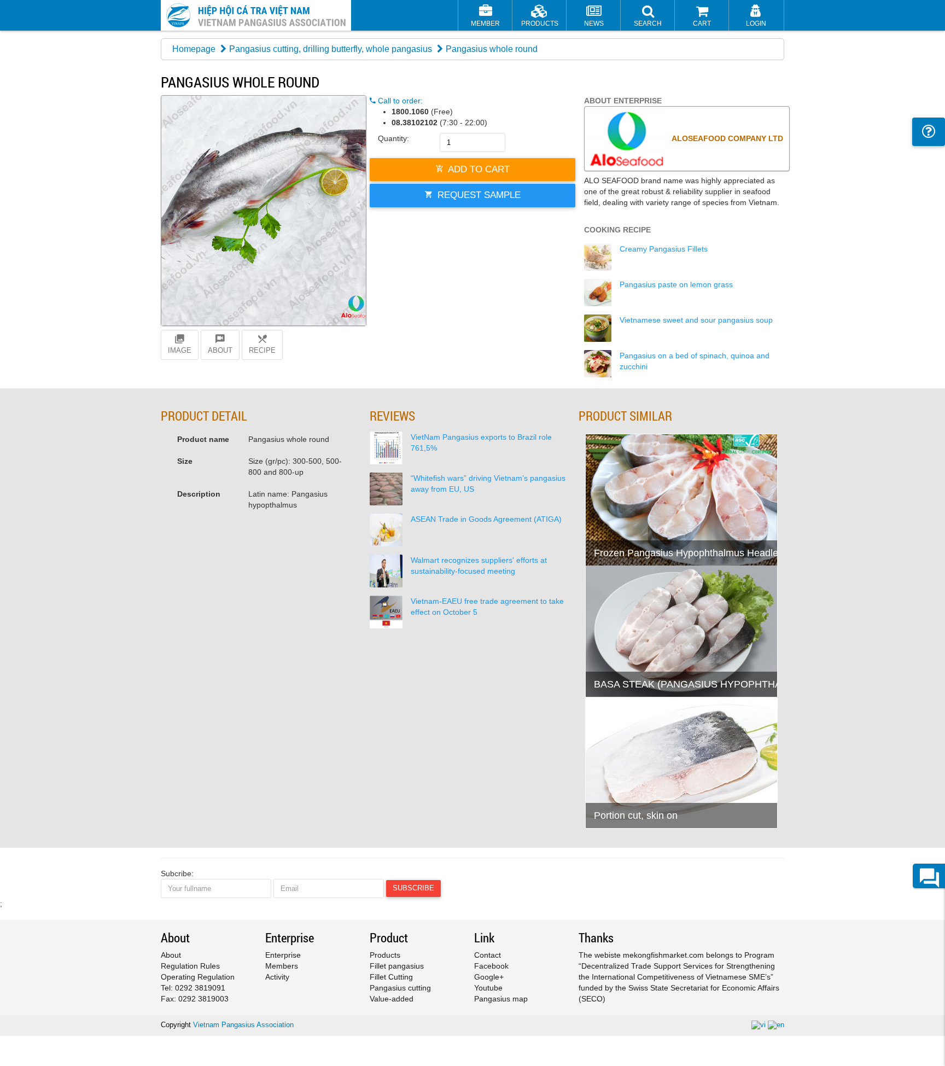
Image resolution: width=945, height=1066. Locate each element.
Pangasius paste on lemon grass (676, 284)
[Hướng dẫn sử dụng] (928, 132)
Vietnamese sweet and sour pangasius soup (696, 320)
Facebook (491, 966)
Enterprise (283, 955)
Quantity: (393, 138)
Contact (487, 955)
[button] (647, 16)
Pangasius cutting (400, 987)
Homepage (193, 49)
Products (385, 955)
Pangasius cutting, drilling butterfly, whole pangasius (330, 49)
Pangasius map (501, 998)
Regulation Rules (190, 966)
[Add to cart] (599, 529)
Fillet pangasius (397, 966)
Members (281, 966)
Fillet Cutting (391, 976)
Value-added (391, 998)
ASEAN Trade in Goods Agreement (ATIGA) (486, 519)
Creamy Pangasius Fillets (664, 248)
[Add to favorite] (625, 529)
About (171, 955)
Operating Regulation (198, 976)
